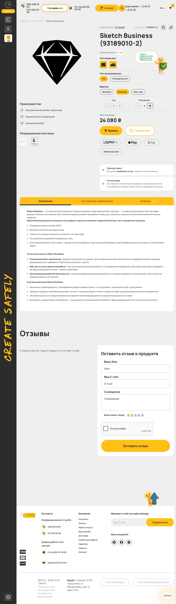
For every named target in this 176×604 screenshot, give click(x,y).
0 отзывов (120, 27)
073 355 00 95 (33, 11)
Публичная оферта (88, 540)
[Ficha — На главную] (27, 515)
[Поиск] (122, 8)
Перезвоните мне (55, 8)
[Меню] (8, 20)
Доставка (83, 536)
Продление (142, 130)
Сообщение (112, 391)
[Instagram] (129, 542)
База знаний (85, 532)
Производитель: (108, 52)
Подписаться (160, 522)
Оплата (82, 523)
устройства (144, 100)
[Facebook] (121, 542)
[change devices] (138, 106)
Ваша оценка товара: (114, 415)
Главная (24, 21)
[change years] (108, 106)
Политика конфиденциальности (153, 582)
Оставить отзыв (135, 446)
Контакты (83, 519)
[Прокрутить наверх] (152, 499)
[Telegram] (114, 542)
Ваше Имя (110, 361)
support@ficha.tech (57, 562)
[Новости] (8, 38)
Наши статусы (86, 527)
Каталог (109, 8)
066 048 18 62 (33, 5)
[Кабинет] (8, 29)
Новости (83, 548)
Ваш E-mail (111, 376)
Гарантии (83, 544)
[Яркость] (8, 597)
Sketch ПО (37, 21)
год (113, 100)
